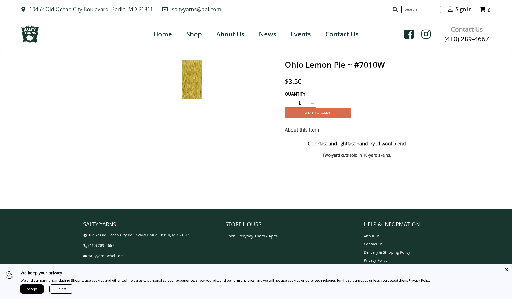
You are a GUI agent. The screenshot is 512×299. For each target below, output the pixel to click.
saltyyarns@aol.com (196, 9)
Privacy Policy (375, 260)
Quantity (295, 94)
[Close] (506, 269)
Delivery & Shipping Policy (387, 252)
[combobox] (421, 9)
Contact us (373, 244)
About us (372, 236)
